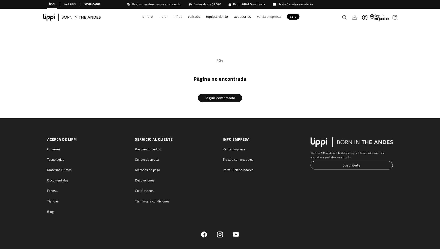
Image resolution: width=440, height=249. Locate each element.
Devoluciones (145, 180)
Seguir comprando (220, 98)
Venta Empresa (234, 149)
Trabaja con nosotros (238, 159)
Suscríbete (352, 165)
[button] (147, 17)
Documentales (57, 180)
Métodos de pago (147, 169)
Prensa (52, 190)
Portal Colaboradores (238, 169)
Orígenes (54, 149)
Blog (50, 211)
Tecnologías (56, 159)
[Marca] (52, 4)
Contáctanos (144, 190)
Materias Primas (59, 169)
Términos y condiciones (152, 201)
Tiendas (53, 201)
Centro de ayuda (147, 159)
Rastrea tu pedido (148, 149)
